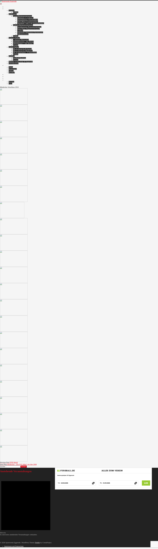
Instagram (7, 78)
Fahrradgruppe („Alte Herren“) (23, 43)
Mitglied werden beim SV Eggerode (21, 62)
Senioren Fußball (14, 38)
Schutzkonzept (13, 63)
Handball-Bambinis (19, 58)
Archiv (6, 80)
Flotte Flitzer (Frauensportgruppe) (28, 29)
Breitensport (13, 14)
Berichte (11, 82)
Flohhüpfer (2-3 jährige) (25, 18)
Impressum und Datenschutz (14, 546)
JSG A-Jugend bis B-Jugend (22, 49)
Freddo (37, 543)
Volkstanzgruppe (22, 34)
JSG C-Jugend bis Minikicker (23, 51)
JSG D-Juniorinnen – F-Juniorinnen (25, 52)
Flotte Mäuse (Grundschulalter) (27, 21)
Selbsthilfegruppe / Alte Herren (23, 41)
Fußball (11, 71)
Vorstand (12, 10)
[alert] (25, 505)
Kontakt (15, 12)
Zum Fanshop (9, 76)
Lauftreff (20, 30)
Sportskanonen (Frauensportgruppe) (29, 27)
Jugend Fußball (14, 47)
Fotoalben (7, 65)
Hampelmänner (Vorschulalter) (27, 20)
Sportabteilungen (10, 9)
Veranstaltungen (9, 74)
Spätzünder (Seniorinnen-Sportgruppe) (30, 32)
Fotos (10, 83)
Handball (12, 56)
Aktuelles (7, 7)
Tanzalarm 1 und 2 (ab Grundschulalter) (30, 23)
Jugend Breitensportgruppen (22, 16)
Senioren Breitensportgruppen (23, 25)
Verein (11, 67)
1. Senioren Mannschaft (21, 40)
